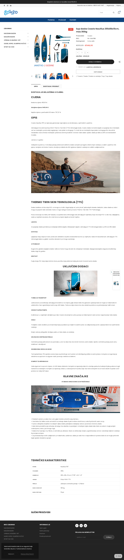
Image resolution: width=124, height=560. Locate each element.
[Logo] (11, 12)
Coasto (90, 36)
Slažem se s (82, 67)
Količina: (79, 49)
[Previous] (32, 76)
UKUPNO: (79, 56)
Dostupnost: (80, 41)
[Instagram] (8, 5)
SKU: (77, 38)
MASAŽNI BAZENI (9, 37)
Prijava (118, 5)
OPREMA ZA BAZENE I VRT (12, 40)
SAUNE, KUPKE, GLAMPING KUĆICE (15, 43)
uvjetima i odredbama (93, 67)
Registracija (110, 5)
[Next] (71, 76)
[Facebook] (5, 5)
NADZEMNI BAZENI (10, 33)
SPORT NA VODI (9, 47)
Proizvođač (80, 36)
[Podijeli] (119, 62)
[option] (52, 49)
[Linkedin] (11, 5)
